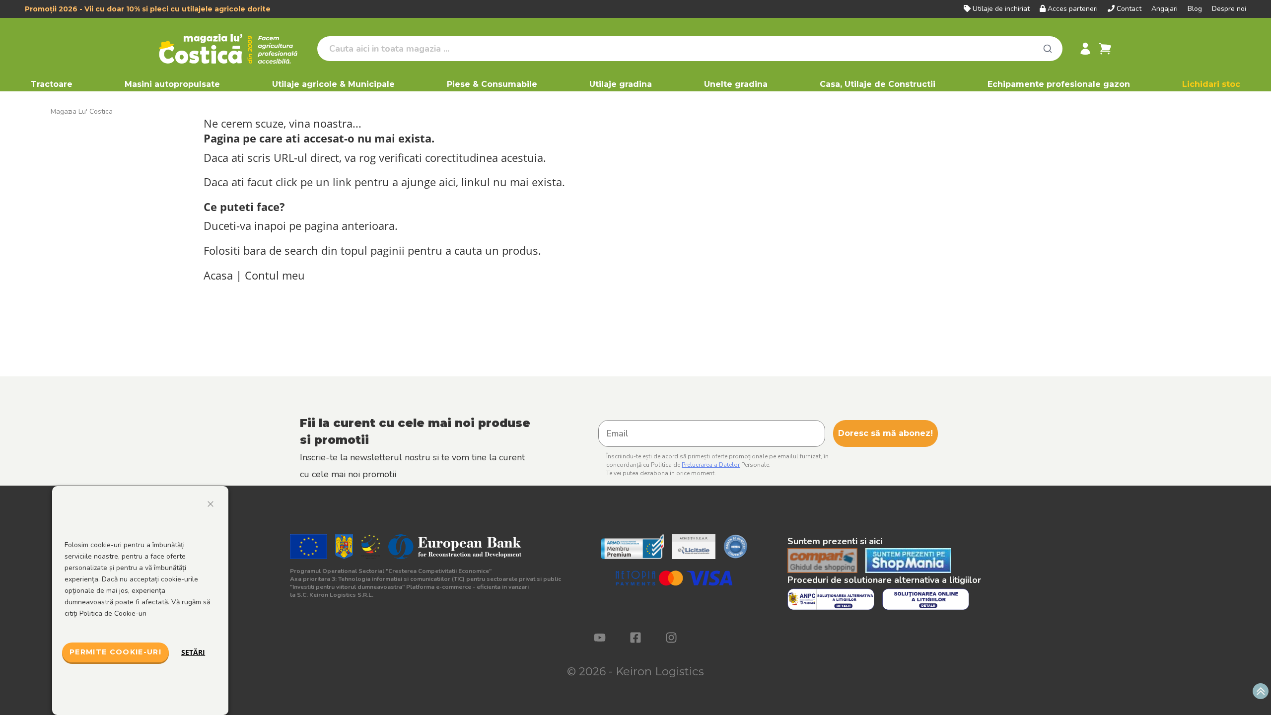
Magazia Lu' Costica (82, 111)
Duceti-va (227, 225)
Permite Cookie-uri (115, 651)
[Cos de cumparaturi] (1105, 49)
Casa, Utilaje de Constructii (877, 84)
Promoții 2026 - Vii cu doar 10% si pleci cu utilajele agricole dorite (148, 8)
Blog (1195, 8)
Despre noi (1229, 8)
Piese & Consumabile (492, 84)
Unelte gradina (736, 84)
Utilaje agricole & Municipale (333, 84)
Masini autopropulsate (172, 84)
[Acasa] (234, 49)
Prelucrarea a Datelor (711, 465)
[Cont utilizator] (1085, 49)
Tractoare (51, 84)
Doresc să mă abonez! (885, 433)
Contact (1129, 8)
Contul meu (275, 275)
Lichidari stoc (1211, 84)
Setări (193, 652)
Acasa (218, 275)
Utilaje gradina (620, 84)
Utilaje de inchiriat (1001, 8)
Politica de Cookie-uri (112, 613)
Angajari (1164, 8)
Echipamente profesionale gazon (1059, 84)
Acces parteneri (1073, 8)
